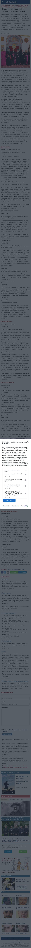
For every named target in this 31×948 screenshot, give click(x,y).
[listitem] (15, 470)
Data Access (15, 506)
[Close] (27, 442)
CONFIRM (9, 500)
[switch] (25, 474)
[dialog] (15, 474)
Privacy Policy (24, 506)
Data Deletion (6, 506)
